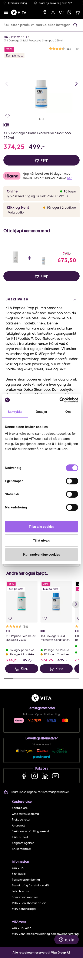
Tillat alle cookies (41, 526)
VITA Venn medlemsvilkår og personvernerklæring (45, 933)
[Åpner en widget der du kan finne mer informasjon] (66, 940)
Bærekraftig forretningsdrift (30, 885)
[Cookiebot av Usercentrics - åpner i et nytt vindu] (59, 400)
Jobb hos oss (20, 891)
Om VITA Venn (21, 928)
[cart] (78, 12)
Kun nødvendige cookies (41, 554)
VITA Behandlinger (24, 908)
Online (12, 191)
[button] (75, 25)
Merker (15, 36)
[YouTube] (55, 775)
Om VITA (18, 868)
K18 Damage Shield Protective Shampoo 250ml (33, 40)
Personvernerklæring (26, 879)
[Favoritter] (61, 12)
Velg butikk (16, 212)
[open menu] (6, 12)
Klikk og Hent (18, 207)
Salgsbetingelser (23, 843)
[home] (18, 12)
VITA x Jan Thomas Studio (29, 903)
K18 (25, 36)
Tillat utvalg (41, 540)
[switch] (72, 481)
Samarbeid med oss (25, 897)
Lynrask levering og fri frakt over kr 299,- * (37, 196)
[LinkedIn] (45, 775)
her (69, 178)
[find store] (45, 12)
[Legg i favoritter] (7, 116)
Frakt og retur (21, 819)
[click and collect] (69, 12)
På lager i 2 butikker (61, 207)
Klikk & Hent (20, 837)
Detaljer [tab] (41, 411)
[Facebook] (24, 775)
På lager (70, 191)
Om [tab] (68, 411)
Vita (6, 36)
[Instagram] (34, 775)
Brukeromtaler (21, 848)
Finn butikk (19, 873)
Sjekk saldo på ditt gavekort (30, 831)
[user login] (53, 12)
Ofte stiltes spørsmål (25, 813)
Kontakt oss (19, 807)
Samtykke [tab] (15, 411)
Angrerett (18, 825)
